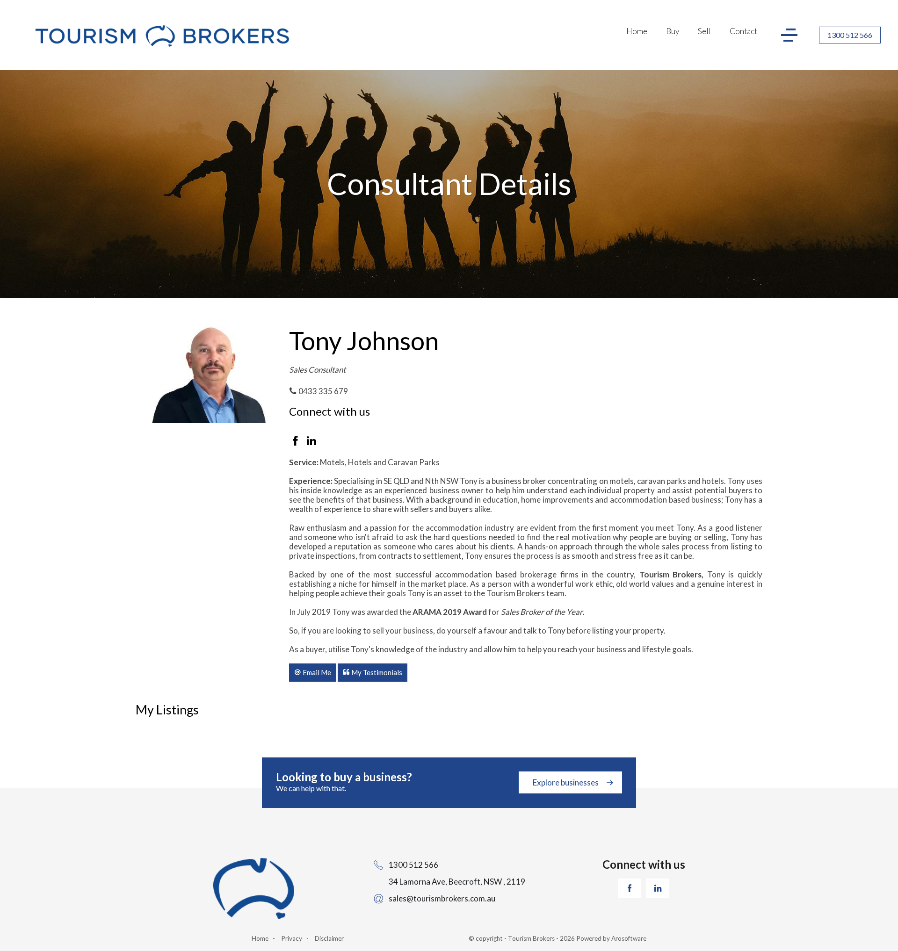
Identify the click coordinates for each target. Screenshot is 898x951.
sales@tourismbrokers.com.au (442, 898)
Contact (743, 31)
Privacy (291, 938)
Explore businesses (566, 782)
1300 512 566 (849, 34)
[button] (312, 672)
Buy (672, 31)
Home (636, 31)
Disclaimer (329, 938)
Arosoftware (628, 938)
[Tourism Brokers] (162, 37)
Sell (704, 31)
